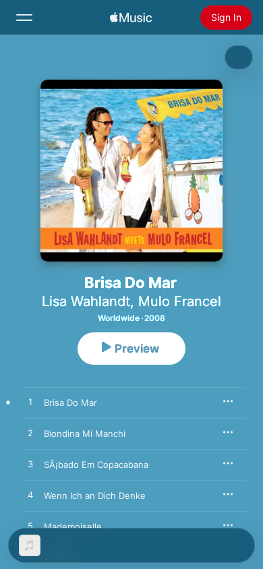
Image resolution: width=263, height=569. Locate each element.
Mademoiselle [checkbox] (73, 526)
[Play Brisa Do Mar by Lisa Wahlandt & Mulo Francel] (30, 402)
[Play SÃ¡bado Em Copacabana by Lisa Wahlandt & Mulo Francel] (30, 464)
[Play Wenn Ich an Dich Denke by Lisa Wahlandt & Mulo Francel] (30, 495)
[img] (131, 17)
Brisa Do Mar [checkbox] (70, 402)
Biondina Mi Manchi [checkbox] (84, 433)
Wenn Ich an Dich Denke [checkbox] (95, 495)
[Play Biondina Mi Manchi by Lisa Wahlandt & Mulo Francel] (30, 433)
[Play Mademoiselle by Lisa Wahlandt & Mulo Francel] (30, 526)
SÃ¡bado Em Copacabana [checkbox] (96, 464)
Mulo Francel (179, 301)
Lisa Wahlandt (86, 301)
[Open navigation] (24, 17)
